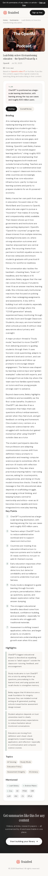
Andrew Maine (31, 786)
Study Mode (25, 762)
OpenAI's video (17, 71)
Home (5, 20)
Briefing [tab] (11, 109)
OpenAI (6, 63)
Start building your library (22, 841)
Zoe (10, 791)
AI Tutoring (11, 762)
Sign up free (37, 12)
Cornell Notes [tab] (26, 109)
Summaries (14, 20)
